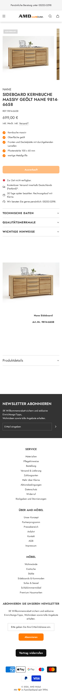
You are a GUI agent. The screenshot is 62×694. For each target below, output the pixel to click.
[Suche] (50, 16)
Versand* (23, 123)
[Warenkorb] (57, 16)
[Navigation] (4, 16)
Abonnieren (31, 637)
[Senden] (55, 426)
